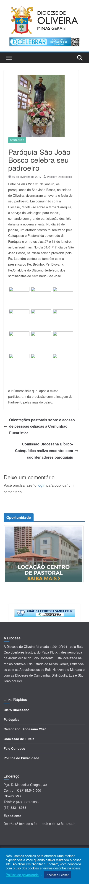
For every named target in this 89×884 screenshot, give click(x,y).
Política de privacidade (22, 875)
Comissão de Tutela (19, 739)
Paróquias (11, 719)
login (41, 485)
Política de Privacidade (21, 758)
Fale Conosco (14, 748)
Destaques (17, 140)
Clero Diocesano (16, 710)
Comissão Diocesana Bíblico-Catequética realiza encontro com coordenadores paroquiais (44, 450)
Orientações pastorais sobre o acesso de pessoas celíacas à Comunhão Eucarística (42, 426)
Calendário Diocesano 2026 (25, 729)
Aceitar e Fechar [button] (57, 875)
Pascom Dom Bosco (59, 176)
